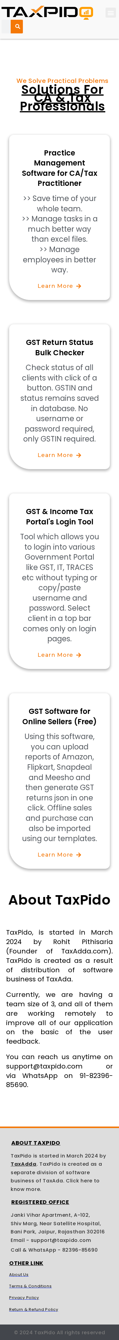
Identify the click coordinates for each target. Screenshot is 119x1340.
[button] (111, 13)
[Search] (17, 26)
